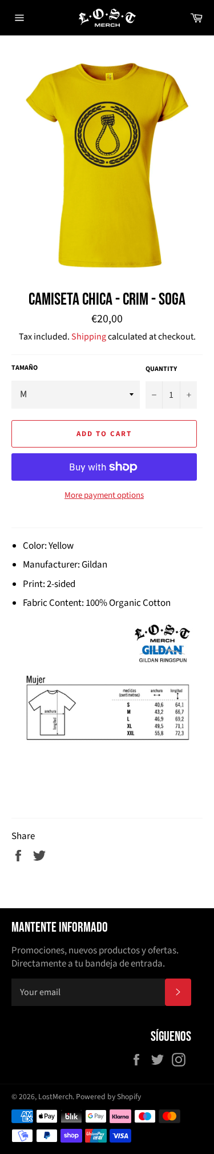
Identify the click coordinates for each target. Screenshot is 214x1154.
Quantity (161, 369)
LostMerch (55, 1096)
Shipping (88, 336)
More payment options (104, 495)
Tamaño (24, 368)
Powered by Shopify (108, 1096)
